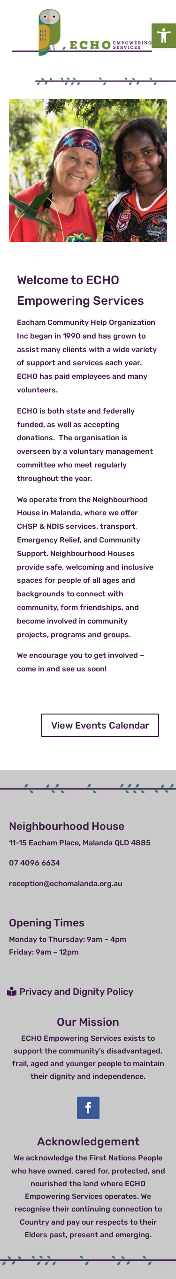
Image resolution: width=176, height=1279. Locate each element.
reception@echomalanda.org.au (65, 883)
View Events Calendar (100, 725)
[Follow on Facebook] (88, 1108)
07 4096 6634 (34, 862)
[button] (164, 35)
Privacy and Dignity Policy (76, 991)
